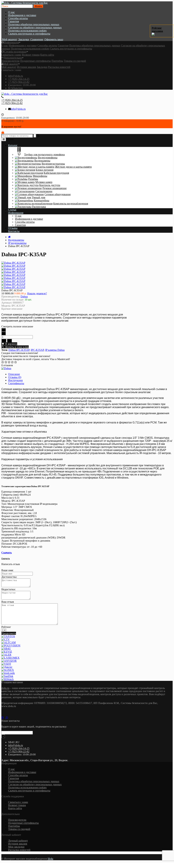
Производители (10, 60)
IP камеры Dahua (55, 350)
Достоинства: (9, 576)
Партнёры (57, 60)
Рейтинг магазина (157, 30)
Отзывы (13, 228)
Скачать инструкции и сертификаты (29, 33)
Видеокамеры (42, 160)
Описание (14, 374)
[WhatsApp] (8, 717)
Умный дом (38, 197)
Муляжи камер (43, 182)
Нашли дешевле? (37, 293)
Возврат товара (31, 54)
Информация (11, 42)
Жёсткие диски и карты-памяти (73, 166)
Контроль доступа (49, 185)
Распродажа (39, 206)
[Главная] (9, 236)
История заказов (26, 67)
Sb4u (50, 858)
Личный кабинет (18, 840)
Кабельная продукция (56, 172)
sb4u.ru (5, 688)
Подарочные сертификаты (35, 60)
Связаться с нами (11, 54)
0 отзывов (7, 365)
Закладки (42, 67)
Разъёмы (33, 179)
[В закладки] (3, 340)
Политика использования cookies (27, 30)
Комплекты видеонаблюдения (70, 203)
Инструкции (15, 380)
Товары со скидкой (75, 60)
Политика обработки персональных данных (33, 24)
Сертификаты (16, 383)
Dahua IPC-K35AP (18, 350)
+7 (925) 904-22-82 (18, 82)
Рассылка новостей (59, 67)
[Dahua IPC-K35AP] (13, 265)
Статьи (12, 209)
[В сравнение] (9, 340)
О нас (11, 12)
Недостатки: (8, 589)
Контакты (14, 231)
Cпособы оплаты (18, 18)
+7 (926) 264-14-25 (18, 78)
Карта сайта (47, 54)
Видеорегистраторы (53, 163)
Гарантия (13, 21)
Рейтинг (6, 627)
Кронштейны (41, 200)
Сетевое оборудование (58, 194)
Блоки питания (44, 169)
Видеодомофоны (47, 157)
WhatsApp (17, 88)
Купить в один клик (16, 346)
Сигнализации (43, 191)
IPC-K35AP (37, 350)
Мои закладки (16, 846)
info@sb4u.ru (15, 75)
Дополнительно (13, 57)
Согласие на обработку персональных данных (35, 27)
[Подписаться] (3, 736)
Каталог (13, 145)
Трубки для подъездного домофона (44, 154)
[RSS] (3, 717)
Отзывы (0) (14, 377)
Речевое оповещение (54, 188)
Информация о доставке (22, 15)
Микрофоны (40, 176)
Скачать (6, 552)
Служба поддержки (15, 51)
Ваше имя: (7, 570)
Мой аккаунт (10, 63)
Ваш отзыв (7, 601)
